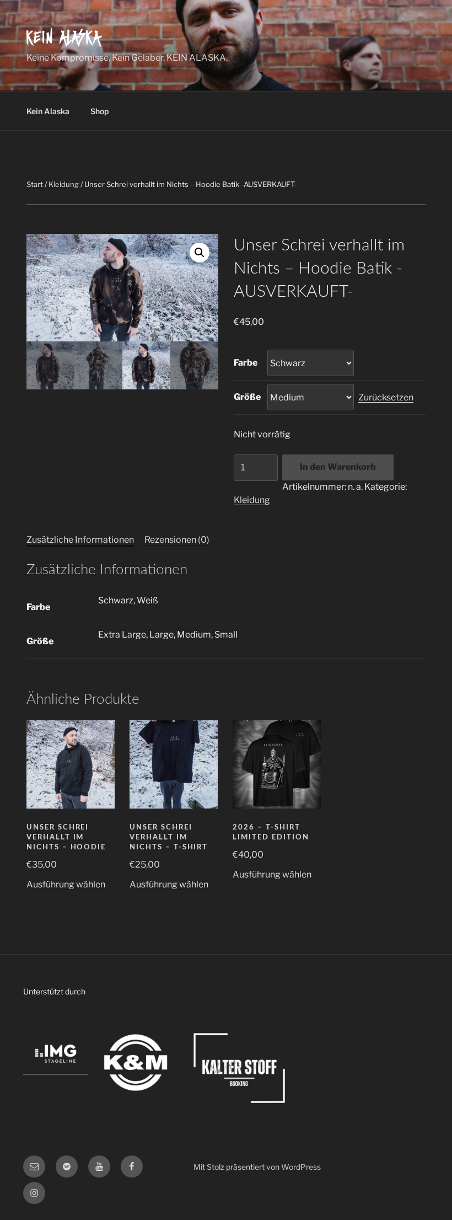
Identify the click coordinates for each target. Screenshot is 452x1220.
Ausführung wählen (65, 884)
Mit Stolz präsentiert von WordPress (257, 1166)
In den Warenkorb (338, 467)
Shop (99, 111)
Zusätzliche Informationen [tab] (80, 539)
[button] (199, 253)
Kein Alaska (63, 39)
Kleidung (64, 184)
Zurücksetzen (385, 397)
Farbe (245, 362)
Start (34, 184)
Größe (247, 397)
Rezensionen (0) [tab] (176, 539)
